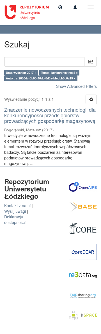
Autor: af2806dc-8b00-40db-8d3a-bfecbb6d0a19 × (40, 78)
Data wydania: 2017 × (21, 72)
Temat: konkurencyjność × (59, 72)
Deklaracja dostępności (15, 219)
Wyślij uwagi (15, 211)
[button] (60, 7)
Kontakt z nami (17, 205)
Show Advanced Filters (76, 86)
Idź (90, 62)
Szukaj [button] (14, 29)
